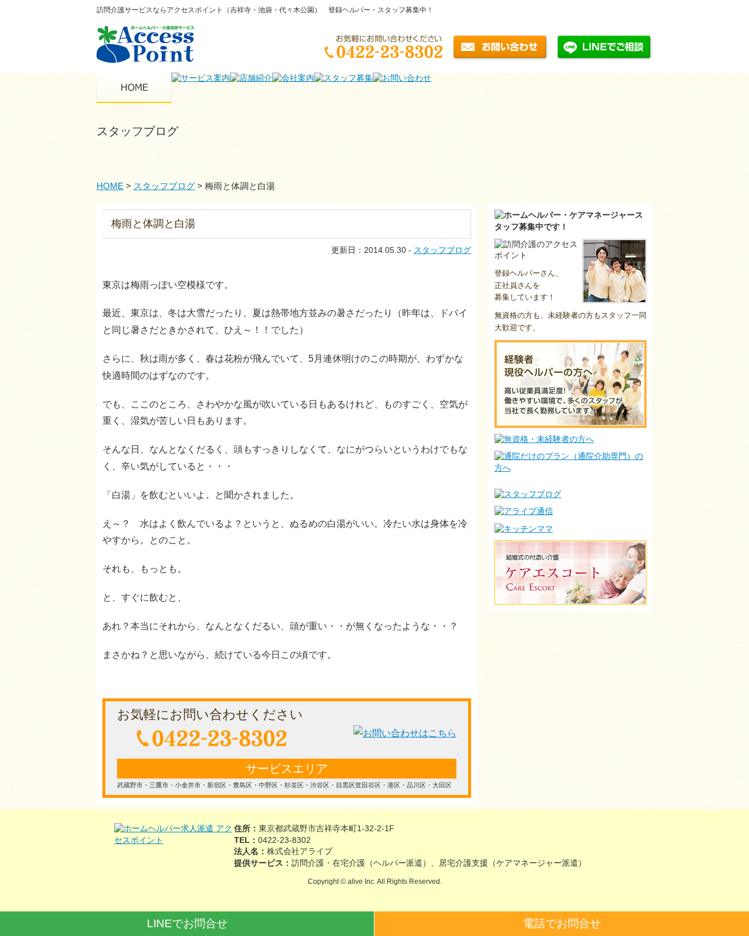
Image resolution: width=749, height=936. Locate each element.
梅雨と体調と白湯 (153, 223)
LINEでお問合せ (187, 923)
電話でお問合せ (562, 923)
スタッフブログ (442, 250)
